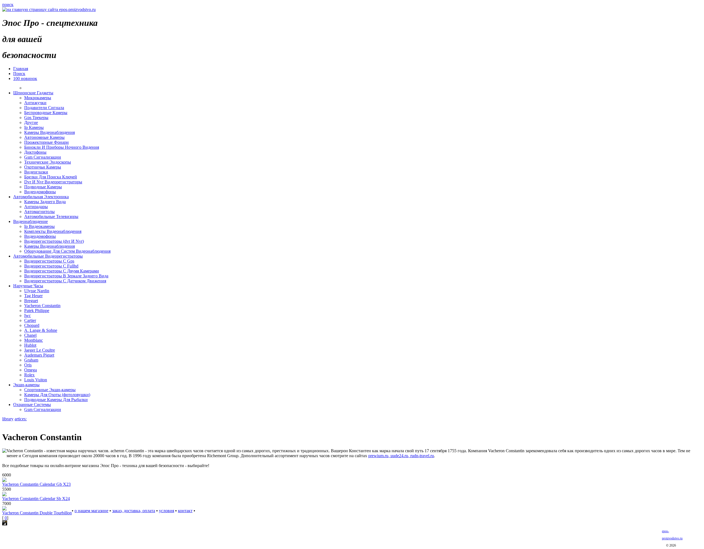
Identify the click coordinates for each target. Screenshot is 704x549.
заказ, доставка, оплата (133, 510)
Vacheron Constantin (42, 305)
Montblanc (33, 340)
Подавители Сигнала (44, 107)
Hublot (30, 345)
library (7, 418)
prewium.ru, (379, 455)
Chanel (30, 335)
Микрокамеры (37, 97)
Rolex (29, 375)
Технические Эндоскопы (47, 162)
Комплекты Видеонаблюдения (52, 231)
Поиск (19, 73)
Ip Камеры (34, 127)
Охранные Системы (32, 404)
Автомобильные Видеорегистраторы (48, 256)
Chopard (31, 325)
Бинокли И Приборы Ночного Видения (61, 147)
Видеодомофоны (40, 191)
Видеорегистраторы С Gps (49, 261)
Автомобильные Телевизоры (51, 216)
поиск (7, 4)
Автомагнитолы (39, 211)
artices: (21, 418)
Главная (20, 68)
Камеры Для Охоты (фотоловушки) (57, 394)
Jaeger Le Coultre (39, 350)
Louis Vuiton (35, 379)
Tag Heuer (33, 295)
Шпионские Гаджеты (33, 92)
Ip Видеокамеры (39, 226)
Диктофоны (35, 152)
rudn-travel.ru (422, 455)
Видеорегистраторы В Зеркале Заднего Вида (66, 276)
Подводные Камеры (43, 186)
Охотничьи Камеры (42, 167)
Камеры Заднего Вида (45, 201)
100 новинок (25, 78)
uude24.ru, (400, 455)
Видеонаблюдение (30, 221)
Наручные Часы (28, 285)
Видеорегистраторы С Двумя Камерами (61, 271)
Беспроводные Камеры (45, 112)
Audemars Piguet (39, 355)
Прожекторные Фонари (46, 142)
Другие (31, 122)
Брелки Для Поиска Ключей (50, 177)
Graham (31, 360)
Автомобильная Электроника (41, 196)
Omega (30, 370)
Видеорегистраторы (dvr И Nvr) (54, 241)
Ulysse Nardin (36, 290)
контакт (185, 510)
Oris (28, 365)
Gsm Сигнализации (42, 157)
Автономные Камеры (44, 137)
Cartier (30, 320)
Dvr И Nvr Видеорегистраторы (53, 182)
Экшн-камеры (26, 384)
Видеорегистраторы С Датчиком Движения (65, 280)
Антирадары (36, 206)
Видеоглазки (36, 172)
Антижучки (35, 102)
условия (166, 510)
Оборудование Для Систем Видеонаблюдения (67, 251)
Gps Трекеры (36, 117)
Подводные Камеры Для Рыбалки (56, 399)
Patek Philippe (36, 310)
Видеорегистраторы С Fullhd (51, 266)
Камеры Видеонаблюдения (49, 132)
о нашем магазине (91, 510)
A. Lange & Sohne (40, 330)
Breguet (31, 300)
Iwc (27, 315)
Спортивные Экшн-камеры (50, 389)
